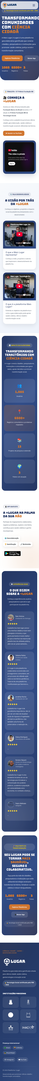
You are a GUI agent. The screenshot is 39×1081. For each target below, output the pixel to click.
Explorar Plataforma (12, 58)
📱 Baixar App (20, 915)
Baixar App (32, 58)
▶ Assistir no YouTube (14, 133)
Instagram (10, 1060)
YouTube (23, 1060)
